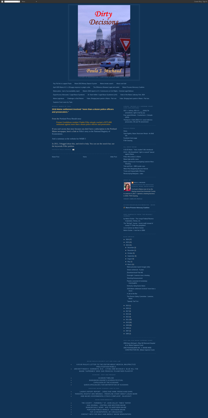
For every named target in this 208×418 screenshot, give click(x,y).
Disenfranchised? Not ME (135, 272)
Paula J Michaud (139, 182)
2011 (127, 319)
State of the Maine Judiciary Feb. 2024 (132, 95)
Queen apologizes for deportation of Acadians (106, 385)
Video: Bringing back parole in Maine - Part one (101, 98)
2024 (127, 245)
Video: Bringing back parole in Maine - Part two (134, 98)
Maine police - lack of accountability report (66, 91)
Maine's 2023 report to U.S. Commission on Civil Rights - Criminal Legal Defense (108, 91)
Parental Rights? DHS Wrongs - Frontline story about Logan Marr (106, 394)
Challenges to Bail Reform (75, 98)
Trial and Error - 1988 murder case (134, 166)
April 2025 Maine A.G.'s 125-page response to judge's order (71, 87)
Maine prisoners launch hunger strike (138, 267)
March (130, 264)
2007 (127, 331)
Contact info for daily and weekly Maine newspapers (106, 414)
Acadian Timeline (106, 378)
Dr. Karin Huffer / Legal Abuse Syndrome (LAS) (102, 95)
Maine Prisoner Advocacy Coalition (133, 87)
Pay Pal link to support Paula (62, 83)
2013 (127, 314)
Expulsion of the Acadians (106, 382)
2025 (127, 242)
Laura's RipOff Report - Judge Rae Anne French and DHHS (106, 391)
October (130, 253)
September (131, 256)
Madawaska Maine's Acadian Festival (106, 380)
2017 (127, 311)
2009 (127, 325)
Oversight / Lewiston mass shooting (138, 275)
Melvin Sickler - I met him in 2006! (134, 230)
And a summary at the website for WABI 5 (69, 139)
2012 (127, 317)
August (130, 259)
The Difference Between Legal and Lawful (106, 87)
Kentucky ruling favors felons (136, 286)
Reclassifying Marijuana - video (133, 173)
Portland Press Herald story (70, 119)
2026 (127, 239)
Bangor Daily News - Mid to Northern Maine (106, 407)
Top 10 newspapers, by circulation (106, 412)
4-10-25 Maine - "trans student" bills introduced (138, 149)
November (131, 250)
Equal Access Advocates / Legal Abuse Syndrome (69, 95)
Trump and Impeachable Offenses (134, 171)
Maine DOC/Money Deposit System (86, 83)
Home (85, 157)
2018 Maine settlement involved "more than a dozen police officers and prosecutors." (83, 110)
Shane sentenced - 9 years (135, 270)
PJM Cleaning (128, 140)
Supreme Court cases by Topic (62, 102)
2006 (127, 333)
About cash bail (121, 83)
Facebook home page (130, 138)
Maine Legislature (58, 98)
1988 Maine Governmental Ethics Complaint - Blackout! (106, 396)
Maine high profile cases (131, 159)
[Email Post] (73, 149)
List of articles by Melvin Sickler (134, 228)
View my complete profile (133, 198)
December (131, 247)
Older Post (113, 157)
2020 (127, 308)
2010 (127, 322)
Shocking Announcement (135, 278)
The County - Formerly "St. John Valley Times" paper (106, 403)
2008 (127, 328)
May (129, 261)
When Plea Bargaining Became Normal (136, 169)
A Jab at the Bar (132, 293)
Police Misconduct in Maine (132, 157)
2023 (127, 305)
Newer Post (55, 157)
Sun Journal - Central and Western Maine (106, 405)
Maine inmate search (106, 83)
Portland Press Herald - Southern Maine (106, 410)
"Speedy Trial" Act (132, 301)
